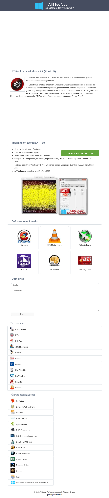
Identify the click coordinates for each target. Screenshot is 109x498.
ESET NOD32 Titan (24, 442)
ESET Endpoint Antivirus (26, 436)
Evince (18, 359)
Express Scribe (22, 465)
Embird (18, 353)
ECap (17, 335)
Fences (18, 364)
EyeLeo (19, 471)
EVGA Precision (23, 453)
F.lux (18, 477)
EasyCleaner (20, 329)
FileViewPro (20, 376)
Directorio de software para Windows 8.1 (32, 483)
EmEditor (20, 401)
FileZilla (18, 382)
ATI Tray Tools (85, 270)
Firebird (18, 388)
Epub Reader (21, 424)
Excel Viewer (21, 459)
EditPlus (18, 341)
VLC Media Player (54, 245)
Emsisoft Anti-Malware (25, 407)
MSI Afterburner (84, 245)
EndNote (19, 413)
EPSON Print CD (23, 419)
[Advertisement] (54, 33)
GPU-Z (24, 270)
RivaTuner (54, 270)
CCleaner (24, 245)
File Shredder (20, 370)
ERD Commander (23, 430)
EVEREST (20, 448)
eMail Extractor (21, 347)
